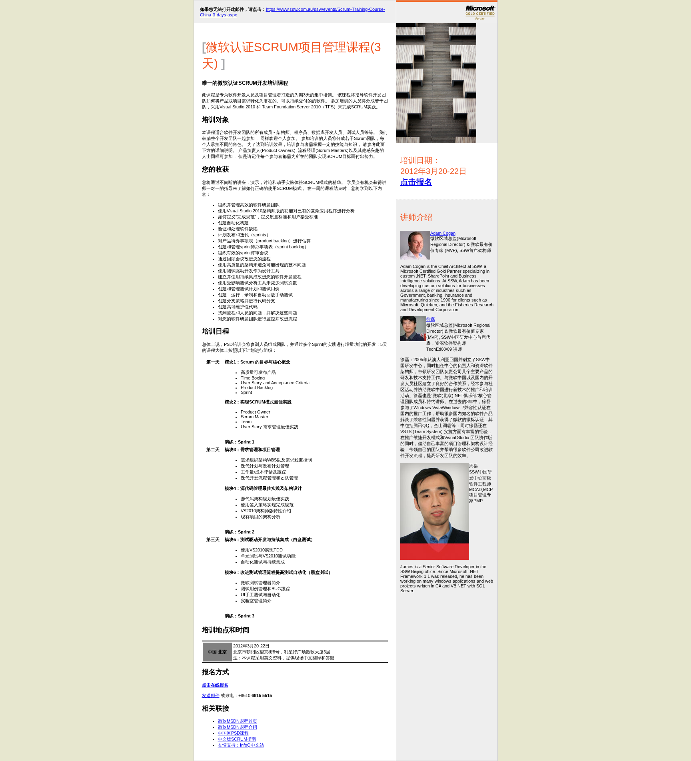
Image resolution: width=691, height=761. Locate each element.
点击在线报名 (215, 685)
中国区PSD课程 (233, 733)
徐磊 (430, 319)
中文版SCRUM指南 (237, 739)
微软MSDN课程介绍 (237, 727)
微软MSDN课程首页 (237, 721)
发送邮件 (211, 695)
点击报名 (416, 182)
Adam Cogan (442, 233)
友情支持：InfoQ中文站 (241, 745)
